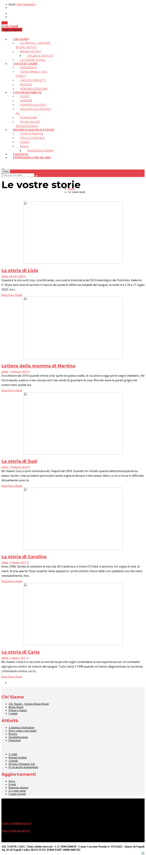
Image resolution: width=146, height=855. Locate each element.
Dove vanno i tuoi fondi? (23, 730)
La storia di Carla (20, 652)
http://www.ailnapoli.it (15, 831)
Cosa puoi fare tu (27, 92)
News (24, 146)
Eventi (25, 142)
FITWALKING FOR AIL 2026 (32, 157)
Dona (4, 22)
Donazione (28, 117)
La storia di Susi (19, 461)
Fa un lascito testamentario (23, 767)
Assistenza (28, 67)
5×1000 (24, 96)
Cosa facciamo (25, 63)
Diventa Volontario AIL (22, 763)
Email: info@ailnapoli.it (16, 823)
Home (71, 188)
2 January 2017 (17, 562)
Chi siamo (21, 39)
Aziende (26, 100)
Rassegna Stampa (40, 150)
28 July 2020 (16, 276)
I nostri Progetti (33, 80)
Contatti (20, 154)
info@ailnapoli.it (26, 4)
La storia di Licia (19, 270)
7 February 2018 (18, 371)
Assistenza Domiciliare (21, 727)
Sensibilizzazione (34, 88)
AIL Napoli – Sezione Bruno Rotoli (29, 703)
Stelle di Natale (32, 137)
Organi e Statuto (40, 55)
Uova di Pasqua (31, 133)
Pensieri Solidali (33, 104)
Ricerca (26, 84)
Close (6, 171)
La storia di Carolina (24, 556)
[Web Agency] (143, 853)
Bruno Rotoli (30, 51)
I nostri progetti (17, 793)
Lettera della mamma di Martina (38, 365)
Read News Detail (11, 295)
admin (4, 276)
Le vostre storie (32, 60)
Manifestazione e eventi (33, 129)
